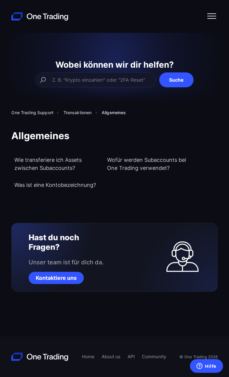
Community (154, 356)
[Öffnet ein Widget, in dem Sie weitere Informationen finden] (206, 366)
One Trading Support (32, 112)
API (131, 356)
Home (88, 356)
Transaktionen (78, 112)
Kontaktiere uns (56, 278)
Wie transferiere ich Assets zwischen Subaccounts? (48, 164)
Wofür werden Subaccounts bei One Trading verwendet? (146, 164)
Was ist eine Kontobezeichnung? (55, 185)
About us (111, 356)
